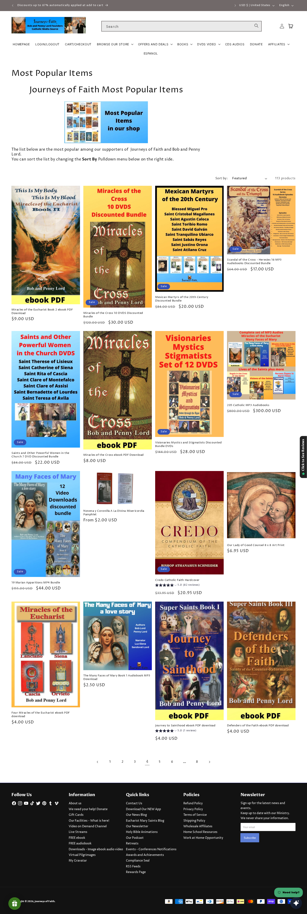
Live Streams (78, 832)
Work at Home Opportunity (203, 837)
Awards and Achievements (145, 855)
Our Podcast (135, 837)
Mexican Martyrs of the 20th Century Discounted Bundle (181, 299)
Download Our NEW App (143, 809)
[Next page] (209, 762)
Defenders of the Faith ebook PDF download (258, 725)
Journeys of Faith (45, 901)
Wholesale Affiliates (197, 826)
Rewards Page (136, 872)
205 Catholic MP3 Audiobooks (248, 405)
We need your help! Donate (88, 809)
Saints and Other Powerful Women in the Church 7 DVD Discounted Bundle (40, 454)
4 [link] (147, 761)
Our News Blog (136, 814)
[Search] (256, 26)
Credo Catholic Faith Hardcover (177, 580)
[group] (177, 585)
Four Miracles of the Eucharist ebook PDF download (40, 714)
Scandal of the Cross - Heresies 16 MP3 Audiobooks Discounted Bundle (254, 261)
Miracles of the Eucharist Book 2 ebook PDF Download (42, 311)
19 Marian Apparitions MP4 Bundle (35, 582)
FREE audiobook (80, 843)
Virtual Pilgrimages (82, 855)
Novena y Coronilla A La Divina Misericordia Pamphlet (113, 512)
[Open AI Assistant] (296, 903)
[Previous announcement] (12, 5)
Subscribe (250, 837)
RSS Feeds (133, 866)
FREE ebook (77, 837)
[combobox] (181, 26)
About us (75, 803)
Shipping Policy (194, 820)
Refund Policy (193, 803)
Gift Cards (76, 814)
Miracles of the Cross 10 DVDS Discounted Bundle (113, 314)
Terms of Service (195, 814)
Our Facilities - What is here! (89, 820)
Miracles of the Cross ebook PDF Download (113, 455)
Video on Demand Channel (88, 826)
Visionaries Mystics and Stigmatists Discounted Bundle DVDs (188, 444)
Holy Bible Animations (142, 832)
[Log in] (282, 26)
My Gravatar (78, 860)
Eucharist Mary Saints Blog (145, 820)
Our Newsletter (137, 826)
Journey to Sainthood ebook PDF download (185, 725)
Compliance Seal (138, 860)
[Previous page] (98, 762)
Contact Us (134, 803)
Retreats (132, 843)
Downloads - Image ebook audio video (96, 849)
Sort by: (221, 178)
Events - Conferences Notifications (151, 849)
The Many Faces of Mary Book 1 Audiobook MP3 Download (116, 677)
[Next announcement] (235, 5)
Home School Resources (200, 832)
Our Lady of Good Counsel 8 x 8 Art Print (256, 545)
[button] (114, 44)
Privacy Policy (193, 809)
